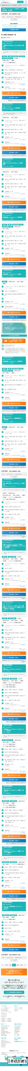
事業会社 (16, 1010)
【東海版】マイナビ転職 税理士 (6, 1021)
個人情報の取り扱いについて (20, 1041)
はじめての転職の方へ (5, 1009)
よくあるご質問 (4, 1014)
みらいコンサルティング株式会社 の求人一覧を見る (13, 155)
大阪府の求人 (4, 1046)
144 (10, 965)
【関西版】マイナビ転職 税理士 (6, 1020)
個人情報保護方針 (4, 1054)
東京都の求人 (4, 1045)
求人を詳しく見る (13, 97)
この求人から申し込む (14, 93)
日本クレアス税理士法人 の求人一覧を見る (15, 721)
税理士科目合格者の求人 (5, 1041)
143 (6, 965)
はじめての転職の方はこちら (8, 997)
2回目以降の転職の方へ (5, 1010)
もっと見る (13, 19)
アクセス (7, 1052)
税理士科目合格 (10, 16)
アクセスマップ (4, 1017)
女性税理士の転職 (4, 1027)
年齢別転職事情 (17, 1028)
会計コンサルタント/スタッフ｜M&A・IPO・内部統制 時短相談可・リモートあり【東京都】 (14, 546)
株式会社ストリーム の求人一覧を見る (16, 100)
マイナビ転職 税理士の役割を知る (14, 992)
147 (21, 965)
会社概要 (2, 1052)
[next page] (25, 965)
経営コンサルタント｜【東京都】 (11, 108)
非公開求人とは (4, 1013)
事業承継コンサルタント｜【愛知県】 (13, 361)
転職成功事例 (4, 1034)
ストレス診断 (17, 1035)
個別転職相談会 (17, 1031)
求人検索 (19, 5)
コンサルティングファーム (19, 1009)
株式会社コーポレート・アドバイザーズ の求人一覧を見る (13, 536)
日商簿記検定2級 (18, 16)
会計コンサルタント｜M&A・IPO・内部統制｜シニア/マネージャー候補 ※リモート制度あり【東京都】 (14, 607)
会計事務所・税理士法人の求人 (6, 1042)
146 (17, 965)
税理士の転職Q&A (4, 1035)
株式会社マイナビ (14, 1050)
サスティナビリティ (13, 1052)
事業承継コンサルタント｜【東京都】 (13, 217)
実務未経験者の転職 (5, 1028)
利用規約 (16, 1039)
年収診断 (16, 1032)
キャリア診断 (17, 1034)
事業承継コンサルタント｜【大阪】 (12, 274)
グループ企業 (22, 1052)
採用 (18, 1052)
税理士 (3, 16)
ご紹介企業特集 (17, 1027)
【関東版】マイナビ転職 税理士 (6, 1018)
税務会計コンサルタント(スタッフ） (12, 669)
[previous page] (3, 965)
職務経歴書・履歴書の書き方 (6, 1032)
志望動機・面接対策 (5, 1031)
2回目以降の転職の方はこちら (19, 997)
